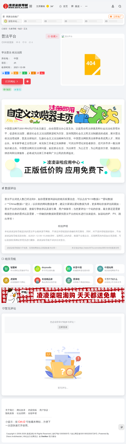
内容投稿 (32, 409)
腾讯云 (35, 436)
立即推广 (117, 16)
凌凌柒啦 (30, 433)
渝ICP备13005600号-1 (61, 433)
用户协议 (43, 409)
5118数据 (93, 199)
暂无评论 (10, 308)
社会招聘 (21, 413)
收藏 (54, 36)
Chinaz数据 (15, 204)
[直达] (29, 269)
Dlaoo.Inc (10, 436)
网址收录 (21, 409)
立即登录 (63, 327)
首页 (5, 28)
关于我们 (9, 409)
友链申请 (32, 413)
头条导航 (12, 28)
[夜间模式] (121, 427)
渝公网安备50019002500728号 (84, 433)
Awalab (19, 436)
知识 (20, 28)
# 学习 (18, 89)
